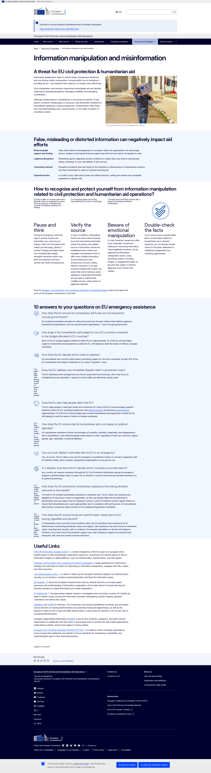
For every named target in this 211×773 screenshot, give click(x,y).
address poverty (95, 410)
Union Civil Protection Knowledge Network (124, 705)
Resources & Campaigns (144, 42)
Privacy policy (98, 750)
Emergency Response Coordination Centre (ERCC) (127, 701)
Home (36, 42)
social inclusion (122, 410)
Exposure (37, 719)
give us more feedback (64, 661)
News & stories (166, 42)
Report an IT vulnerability (44, 750)
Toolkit (51, 604)
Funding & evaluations (119, 42)
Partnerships (99, 42)
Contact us (92, 745)
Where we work (81, 42)
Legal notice (112, 750)
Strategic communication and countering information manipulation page (74, 290)
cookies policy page (80, 764)
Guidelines (38, 604)
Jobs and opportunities (153, 676)
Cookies (86, 750)
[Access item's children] (55, 42)
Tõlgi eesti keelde (46, 29)
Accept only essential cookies (154, 765)
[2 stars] (36, 660)
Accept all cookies (127, 765)
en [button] (120, 12)
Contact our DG (113, 676)
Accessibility (126, 750)
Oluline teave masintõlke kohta (67, 29)
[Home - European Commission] (51, 11)
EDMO (71, 619)
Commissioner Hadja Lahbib (155, 685)
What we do (64, 42)
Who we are (48, 42)
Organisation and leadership (155, 680)
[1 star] (34, 660)
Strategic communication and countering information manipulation (63, 563)
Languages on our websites (68, 750)
